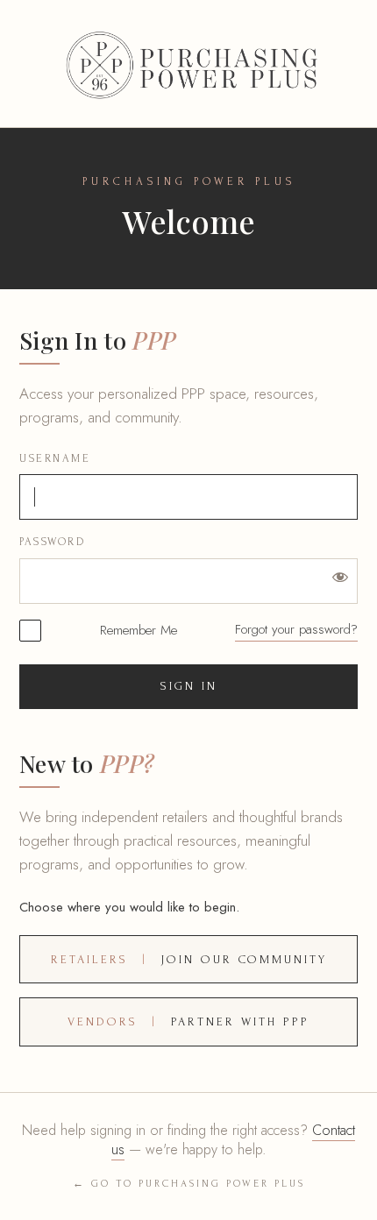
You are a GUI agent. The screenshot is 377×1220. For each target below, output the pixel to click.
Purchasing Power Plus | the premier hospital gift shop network (188, 63)
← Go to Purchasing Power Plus (189, 1183)
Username (54, 458)
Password (52, 542)
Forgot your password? (296, 629)
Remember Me (138, 630)
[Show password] (340, 575)
